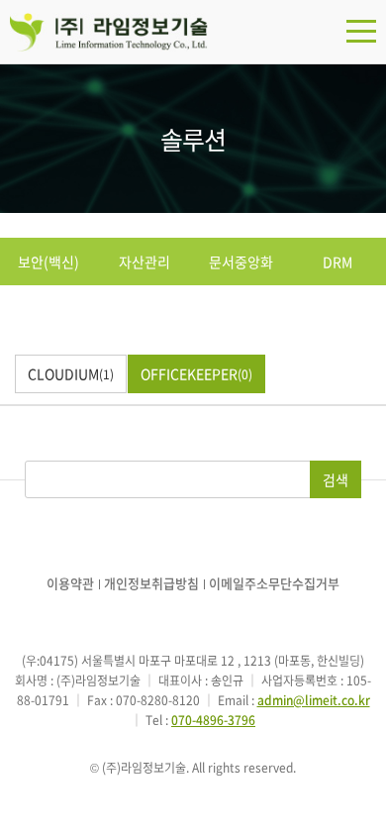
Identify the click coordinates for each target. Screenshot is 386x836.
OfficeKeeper (196, 373)
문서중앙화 (241, 261)
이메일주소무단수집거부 (274, 583)
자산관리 (144, 261)
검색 (335, 479)
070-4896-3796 (213, 720)
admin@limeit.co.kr (313, 700)
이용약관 (70, 583)
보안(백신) (48, 261)
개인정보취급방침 (151, 583)
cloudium (71, 373)
